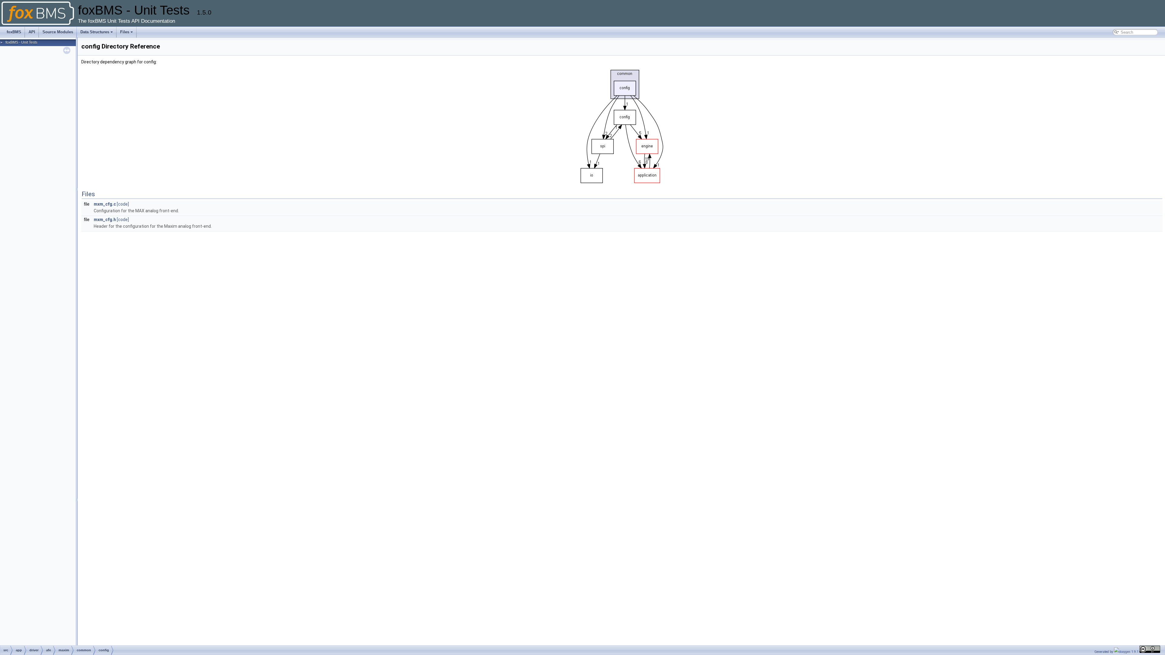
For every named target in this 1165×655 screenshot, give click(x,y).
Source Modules (57, 32)
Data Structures (94, 32)
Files (124, 32)
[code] (123, 204)
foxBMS (14, 32)
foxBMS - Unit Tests (21, 42)
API (32, 32)
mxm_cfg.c (105, 204)
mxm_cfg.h (105, 219)
